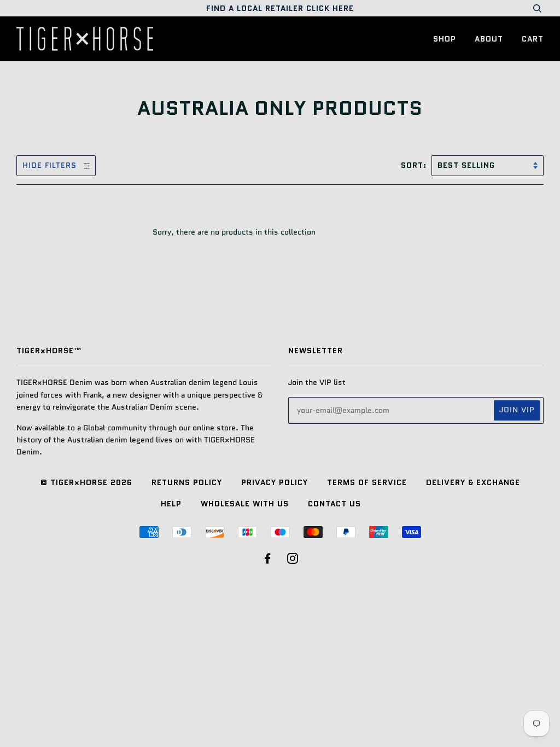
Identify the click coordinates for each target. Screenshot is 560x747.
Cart (533, 38)
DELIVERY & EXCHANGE (473, 482)
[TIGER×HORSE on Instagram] (293, 560)
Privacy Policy (274, 482)
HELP (171, 503)
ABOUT (489, 38)
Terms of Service (367, 482)
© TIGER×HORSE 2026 (86, 482)
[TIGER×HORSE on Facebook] (267, 560)
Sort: (415, 165)
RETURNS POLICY (186, 482)
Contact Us (334, 503)
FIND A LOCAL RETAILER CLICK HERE (280, 8)
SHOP (444, 38)
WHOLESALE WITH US (245, 503)
